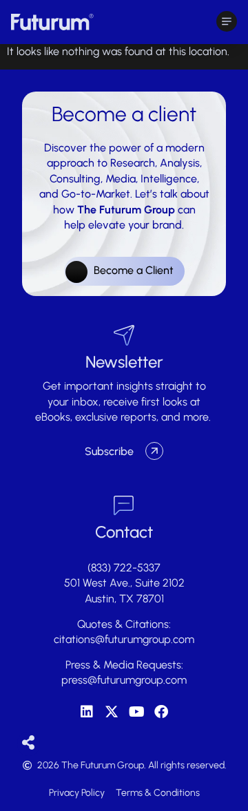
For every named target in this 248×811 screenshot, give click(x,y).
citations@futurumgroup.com (124, 639)
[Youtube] (136, 712)
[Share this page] (28, 743)
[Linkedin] (87, 712)
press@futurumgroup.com (124, 679)
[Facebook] (161, 712)
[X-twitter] (111, 712)
